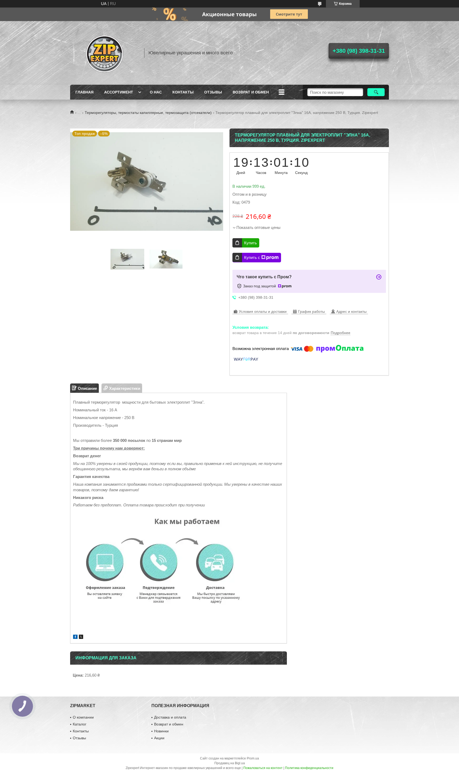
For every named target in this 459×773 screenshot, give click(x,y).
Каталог (79, 724)
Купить (250, 243)
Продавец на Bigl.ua (229, 763)
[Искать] (376, 92)
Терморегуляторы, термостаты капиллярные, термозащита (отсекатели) (148, 112)
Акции (159, 738)
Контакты (183, 92)
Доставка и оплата (170, 717)
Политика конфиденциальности (309, 768)
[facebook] (75, 637)
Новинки (161, 731)
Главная (84, 92)
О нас (156, 92)
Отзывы (213, 92)
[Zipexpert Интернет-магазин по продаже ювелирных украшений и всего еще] (104, 53)
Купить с (252, 257)
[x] (81, 637)
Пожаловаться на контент (263, 768)
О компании (83, 717)
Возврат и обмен (251, 92)
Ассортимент (118, 92)
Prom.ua (253, 758)
